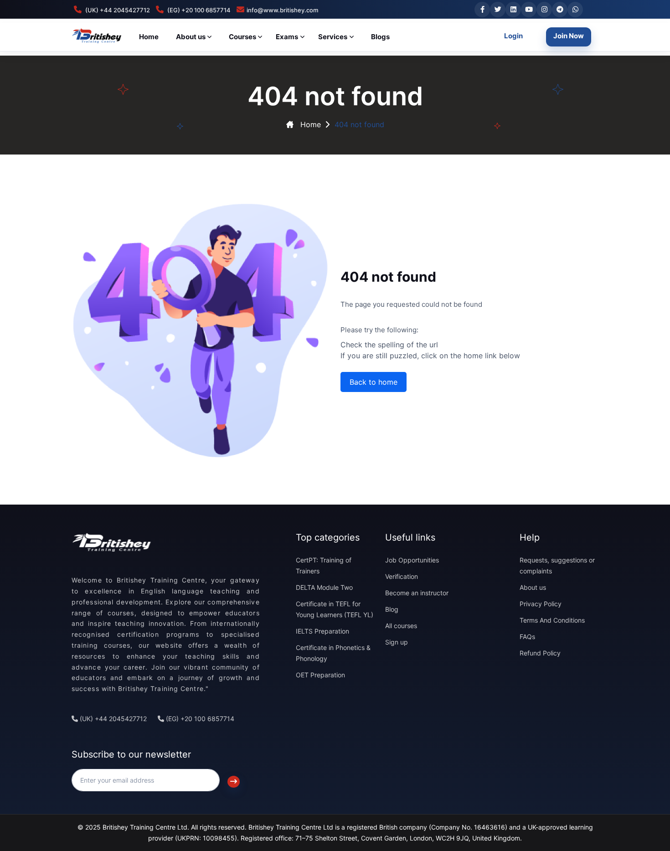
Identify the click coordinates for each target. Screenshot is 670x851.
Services (332, 36)
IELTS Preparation (322, 631)
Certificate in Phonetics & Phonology (333, 653)
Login (513, 35)
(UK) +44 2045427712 (112, 718)
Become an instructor (416, 593)
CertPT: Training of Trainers (323, 565)
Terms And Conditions (552, 620)
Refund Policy (540, 653)
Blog (391, 609)
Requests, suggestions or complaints (557, 565)
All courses (401, 625)
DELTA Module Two (324, 587)
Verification (401, 576)
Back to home (373, 382)
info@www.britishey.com (282, 10)
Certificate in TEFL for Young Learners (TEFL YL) (334, 609)
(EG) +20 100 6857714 (199, 718)
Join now (568, 35)
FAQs (527, 636)
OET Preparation (320, 675)
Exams (287, 36)
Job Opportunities (412, 560)
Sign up (396, 642)
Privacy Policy (541, 604)
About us (533, 587)
